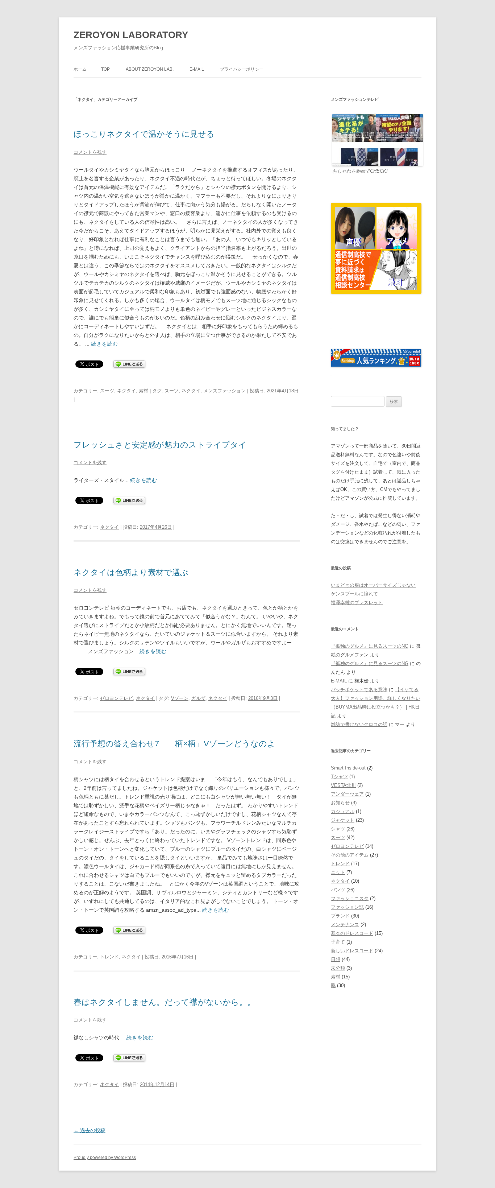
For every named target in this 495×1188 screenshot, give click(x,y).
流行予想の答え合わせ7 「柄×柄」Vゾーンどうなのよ (174, 743)
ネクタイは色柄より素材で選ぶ (131, 572)
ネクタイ (126, 390)
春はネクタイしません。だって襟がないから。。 (164, 1002)
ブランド (340, 916)
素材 (143, 390)
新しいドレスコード (352, 950)
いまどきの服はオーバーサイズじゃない (373, 585)
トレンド (109, 957)
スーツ (107, 390)
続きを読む (104, 344)
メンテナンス (345, 924)
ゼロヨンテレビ (116, 698)
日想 (335, 959)
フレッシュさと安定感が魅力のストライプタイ (160, 444)
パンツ (338, 889)
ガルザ (198, 698)
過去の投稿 (89, 1130)
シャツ (338, 829)
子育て (338, 942)
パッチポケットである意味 (359, 689)
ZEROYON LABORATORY (131, 34)
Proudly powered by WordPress (105, 1157)
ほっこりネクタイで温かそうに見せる (144, 134)
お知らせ (340, 802)
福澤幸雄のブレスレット (357, 602)
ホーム (80, 69)
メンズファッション (224, 390)
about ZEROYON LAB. (150, 69)
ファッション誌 (347, 907)
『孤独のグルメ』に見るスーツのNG (369, 646)
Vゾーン (179, 698)
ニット (338, 872)
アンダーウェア (347, 794)
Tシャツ (339, 776)
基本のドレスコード (352, 933)
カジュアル (342, 811)
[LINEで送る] (129, 364)
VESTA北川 (343, 785)
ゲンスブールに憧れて (354, 594)
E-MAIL (197, 69)
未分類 (338, 968)
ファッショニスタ (350, 898)
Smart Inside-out (348, 768)
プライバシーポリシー (241, 69)
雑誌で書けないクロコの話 (359, 724)
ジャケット (342, 820)
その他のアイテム (350, 855)
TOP (105, 69)
